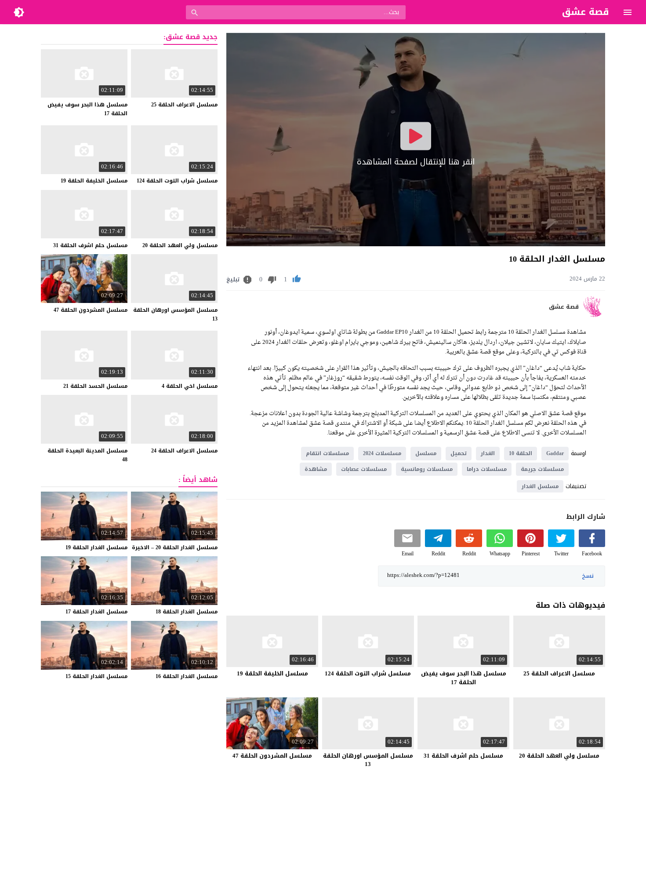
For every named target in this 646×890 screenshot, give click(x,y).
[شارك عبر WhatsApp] (499, 545)
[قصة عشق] (594, 315)
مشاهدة (316, 469)
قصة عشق (564, 307)
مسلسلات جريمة (542, 469)
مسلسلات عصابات (364, 469)
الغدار (488, 453)
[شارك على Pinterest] (530, 545)
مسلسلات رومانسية (427, 469)
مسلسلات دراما (487, 469)
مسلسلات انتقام (327, 453)
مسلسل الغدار (540, 486)
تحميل (458, 453)
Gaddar (555, 453)
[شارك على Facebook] (592, 545)
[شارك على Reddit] (469, 545)
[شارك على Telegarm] (438, 545)
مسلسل (425, 453)
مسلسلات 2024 (382, 453)
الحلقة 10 (520, 453)
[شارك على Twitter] (561, 545)
